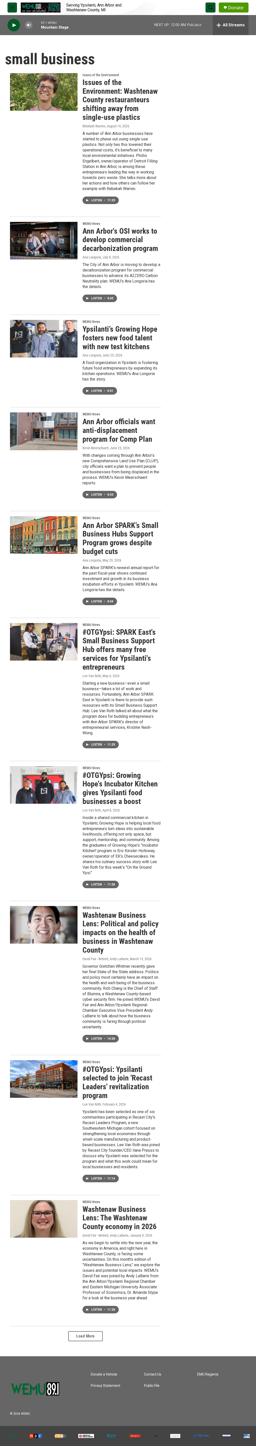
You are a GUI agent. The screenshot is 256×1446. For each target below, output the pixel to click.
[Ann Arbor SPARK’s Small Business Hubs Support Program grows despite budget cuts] (44, 535)
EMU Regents (207, 1374)
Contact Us (152, 1374)
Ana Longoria (91, 257)
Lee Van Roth (91, 676)
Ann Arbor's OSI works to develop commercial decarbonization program (120, 240)
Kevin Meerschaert (95, 448)
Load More (85, 1336)
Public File (152, 1386)
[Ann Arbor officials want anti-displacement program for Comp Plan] (44, 431)
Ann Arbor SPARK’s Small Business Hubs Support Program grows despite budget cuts (120, 538)
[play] (14, 25)
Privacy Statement (105, 1386)
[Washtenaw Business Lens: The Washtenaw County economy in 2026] (44, 1219)
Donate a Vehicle (104, 1374)
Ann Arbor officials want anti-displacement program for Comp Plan (118, 430)
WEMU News (91, 224)
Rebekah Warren (93, 126)
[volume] (28, 25)
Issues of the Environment (100, 75)
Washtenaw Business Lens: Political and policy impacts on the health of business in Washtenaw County (120, 932)
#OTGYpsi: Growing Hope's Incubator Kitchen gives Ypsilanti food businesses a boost (120, 788)
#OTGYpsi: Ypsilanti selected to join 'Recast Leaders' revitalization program (117, 1082)
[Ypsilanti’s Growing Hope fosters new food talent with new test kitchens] (44, 338)
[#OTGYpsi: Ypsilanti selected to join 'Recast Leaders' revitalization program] (44, 1079)
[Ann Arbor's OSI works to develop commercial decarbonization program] (44, 240)
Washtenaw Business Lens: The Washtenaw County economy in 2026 (119, 1218)
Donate (236, 7)
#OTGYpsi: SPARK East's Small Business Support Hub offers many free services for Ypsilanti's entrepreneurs (119, 649)
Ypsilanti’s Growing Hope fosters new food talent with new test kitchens (119, 338)
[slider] (37, 25)
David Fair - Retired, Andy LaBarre (105, 959)
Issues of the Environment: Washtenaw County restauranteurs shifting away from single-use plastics (120, 100)
